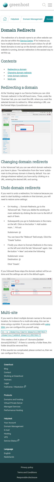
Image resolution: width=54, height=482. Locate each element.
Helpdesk (15, 19)
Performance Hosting (13, 410)
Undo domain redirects (18, 76)
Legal (6, 383)
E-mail (7, 430)
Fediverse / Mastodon (13, 387)
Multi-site (12, 79)
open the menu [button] (50, 6)
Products (8, 395)
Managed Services (12, 406)
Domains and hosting (13, 399)
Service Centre (26, 40)
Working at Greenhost (13, 376)
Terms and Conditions (27, 472)
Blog (6, 369)
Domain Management (32, 19)
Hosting (7, 433)
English (7, 453)
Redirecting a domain (17, 69)
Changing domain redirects (20, 72)
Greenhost (8, 364)
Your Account (10, 422)
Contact (7, 372)
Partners (7, 379)
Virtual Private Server (13, 403)
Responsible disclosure (27, 477)
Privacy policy (27, 467)
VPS (6, 437)
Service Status (10, 441)
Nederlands (9, 457)
